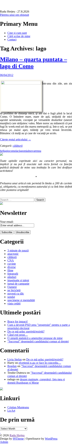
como (12, 150)
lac (17, 150)
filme (10, 270)
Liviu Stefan (14, 359)
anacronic (13, 253)
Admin (4, 442)
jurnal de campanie (18, 283)
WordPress (51, 438)
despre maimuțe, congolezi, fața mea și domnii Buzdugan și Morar (36, 381)
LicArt (11, 410)
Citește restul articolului (15, 139)
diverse (11, 267)
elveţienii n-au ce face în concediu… (40, 362)
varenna (36, 150)
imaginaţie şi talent (18, 280)
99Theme (18, 438)
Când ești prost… (17, 334)
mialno (28, 150)
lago (21, 150)
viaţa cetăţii (13, 303)
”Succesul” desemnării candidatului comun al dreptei (38, 341)
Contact (11, 39)
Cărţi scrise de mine (18, 36)
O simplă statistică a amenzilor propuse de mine (35, 338)
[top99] (0, 432)
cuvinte (11, 263)
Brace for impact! (17, 321)
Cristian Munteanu (18, 407)
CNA (10, 260)
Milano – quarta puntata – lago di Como (33, 62)
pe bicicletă (13, 290)
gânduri (11, 277)
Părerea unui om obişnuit (14, 14)
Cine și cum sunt (17, 32)
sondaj (11, 296)
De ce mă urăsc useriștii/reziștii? (25, 331)
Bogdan (12, 366)
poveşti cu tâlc (15, 293)
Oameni (12, 286)
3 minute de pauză (18, 250)
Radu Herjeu (17, 435)
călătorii (18, 145)
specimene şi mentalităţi (21, 300)
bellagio (4, 150)
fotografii (12, 273)
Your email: (6, 221)
